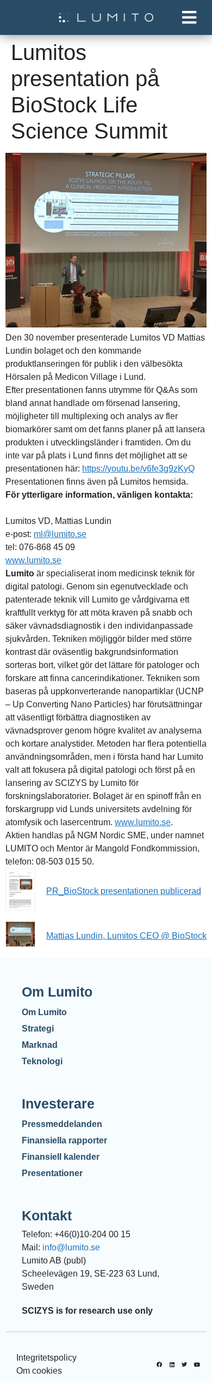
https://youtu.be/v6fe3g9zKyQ (138, 468)
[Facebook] (159, 1364)
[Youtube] (196, 1364)
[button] (188, 17)
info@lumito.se (71, 1247)
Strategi (38, 1028)
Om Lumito (44, 1012)
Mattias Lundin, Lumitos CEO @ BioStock (126, 935)
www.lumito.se (33, 560)
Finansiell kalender (60, 1156)
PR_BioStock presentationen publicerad (123, 891)
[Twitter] (184, 1364)
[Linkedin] (171, 1364)
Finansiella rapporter (64, 1140)
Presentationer (52, 1173)
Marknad (40, 1045)
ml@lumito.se (60, 534)
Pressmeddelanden (62, 1124)
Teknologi (42, 1061)
